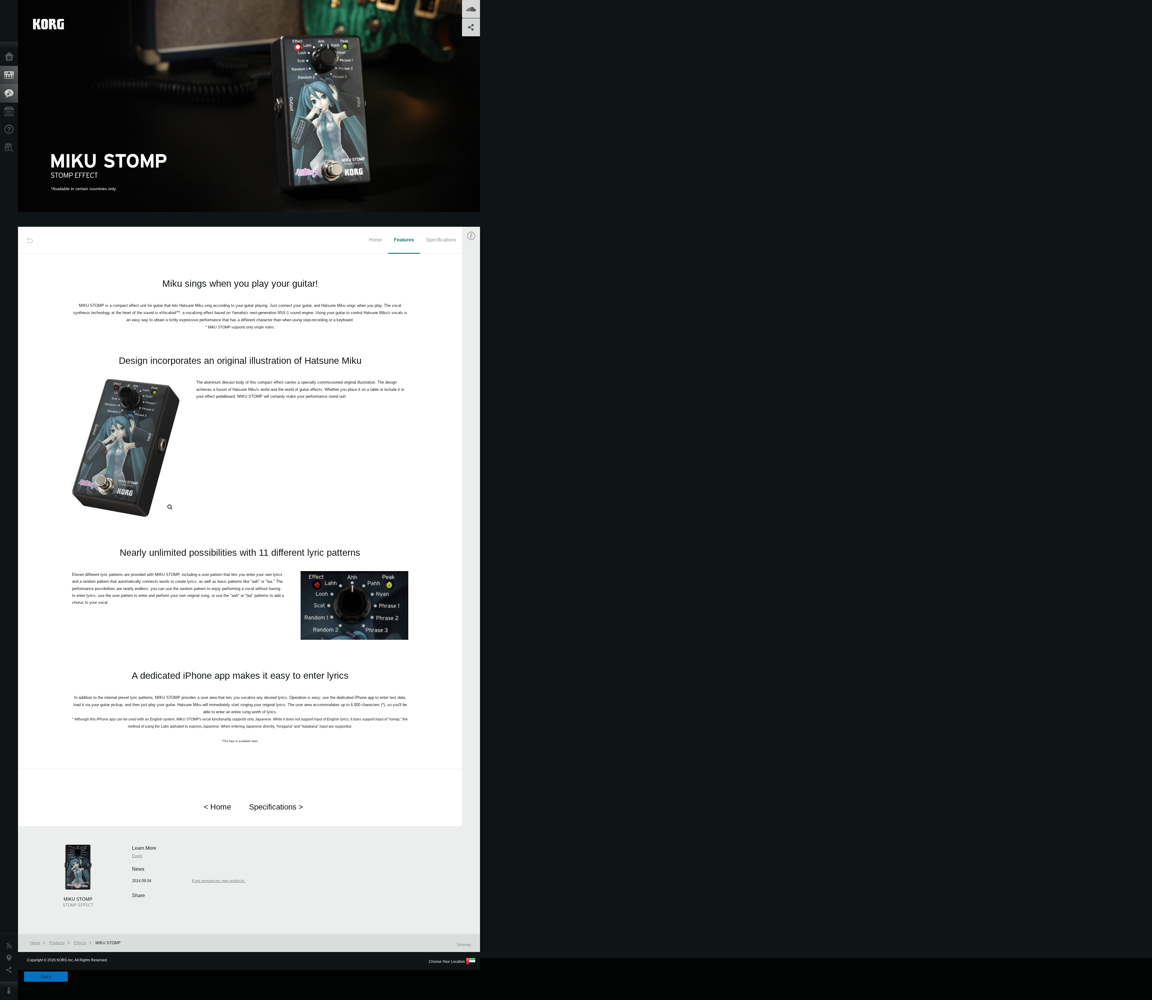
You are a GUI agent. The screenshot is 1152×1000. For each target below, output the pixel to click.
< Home (217, 806)
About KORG (10, 991)
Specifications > (276, 806)
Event (476, 341)
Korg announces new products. (219, 881)
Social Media (10, 970)
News (10, 946)
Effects (80, 943)
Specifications (441, 239)
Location (10, 958)
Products (10, 75)
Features (10, 94)
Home (10, 57)
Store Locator (10, 148)
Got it (46, 976)
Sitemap (464, 944)
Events (10, 112)
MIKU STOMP (108, 943)
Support (10, 130)
